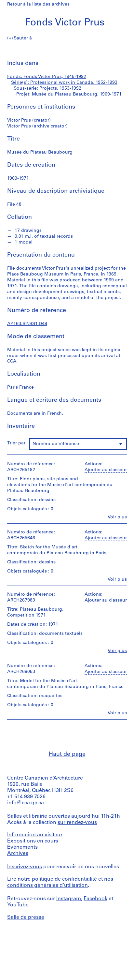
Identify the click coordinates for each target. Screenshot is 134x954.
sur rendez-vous (77, 822)
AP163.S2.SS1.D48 (27, 323)
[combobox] (78, 444)
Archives (17, 853)
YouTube (18, 905)
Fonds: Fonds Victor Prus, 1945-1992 (46, 76)
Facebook (95, 899)
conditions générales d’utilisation (47, 885)
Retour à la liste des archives (38, 4)
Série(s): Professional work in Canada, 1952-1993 (64, 82)
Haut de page (67, 754)
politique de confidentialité (64, 879)
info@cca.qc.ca (25, 803)
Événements (22, 847)
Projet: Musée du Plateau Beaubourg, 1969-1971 (69, 94)
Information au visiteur (34, 835)
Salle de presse (25, 917)
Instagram (68, 899)
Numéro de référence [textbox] (56, 443)
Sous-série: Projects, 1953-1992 (47, 88)
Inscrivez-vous (24, 867)
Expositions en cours (32, 841)
